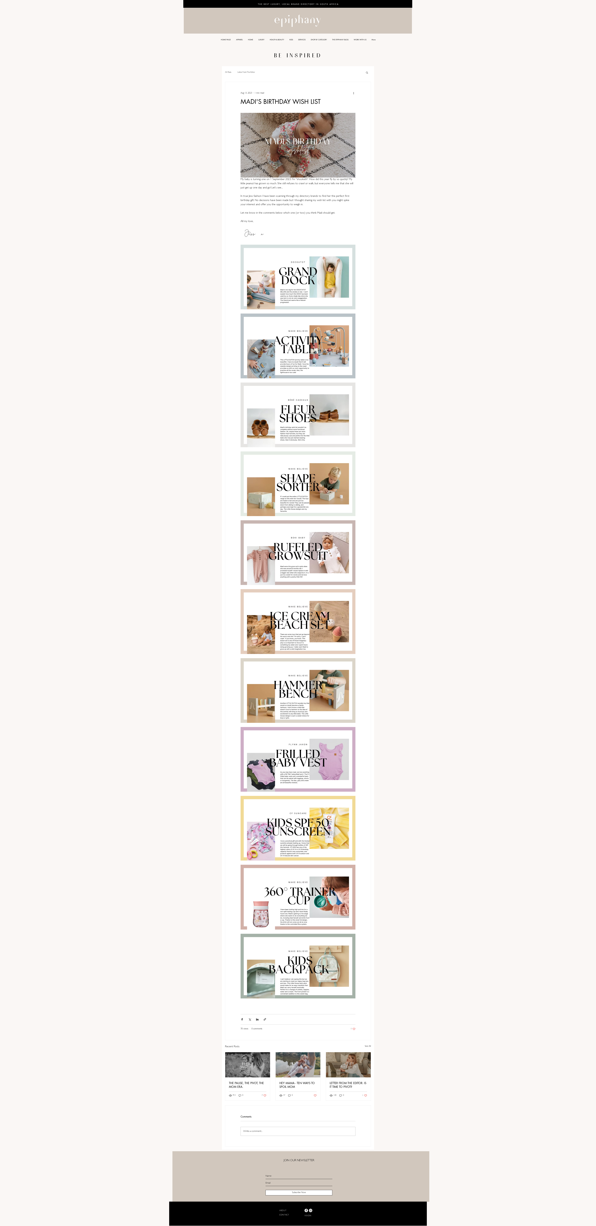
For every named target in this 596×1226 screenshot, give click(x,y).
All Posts (228, 72)
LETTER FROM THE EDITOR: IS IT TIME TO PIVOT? (348, 1085)
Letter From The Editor (246, 72)
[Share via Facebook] (242, 1019)
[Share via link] (264, 1019)
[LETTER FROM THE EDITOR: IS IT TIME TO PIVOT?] (348, 1064)
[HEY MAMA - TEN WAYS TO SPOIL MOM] (298, 1064)
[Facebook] (306, 1210)
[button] (367, 72)
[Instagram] (310, 1210)
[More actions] (353, 93)
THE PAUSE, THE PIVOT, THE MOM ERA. (246, 1085)
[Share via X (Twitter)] (249, 1019)
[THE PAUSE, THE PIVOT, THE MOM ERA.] (247, 1064)
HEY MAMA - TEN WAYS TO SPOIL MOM (297, 1085)
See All (368, 1046)
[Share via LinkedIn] (257, 1019)
